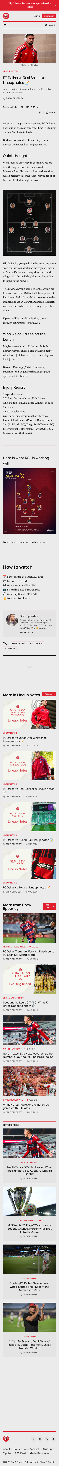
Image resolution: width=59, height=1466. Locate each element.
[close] (55, 5)
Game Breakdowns (13, 1100)
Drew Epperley (14, 98)
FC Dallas (10, 648)
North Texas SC (11, 1049)
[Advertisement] (29, 1392)
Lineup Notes (10, 71)
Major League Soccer (29, 1220)
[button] (31, 1449)
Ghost (42, 1462)
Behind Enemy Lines (13, 998)
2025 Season (36, 643)
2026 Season (29, 1278)
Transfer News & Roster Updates (20, 947)
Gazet (51, 1462)
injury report (44, 163)
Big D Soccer (17, 1462)
